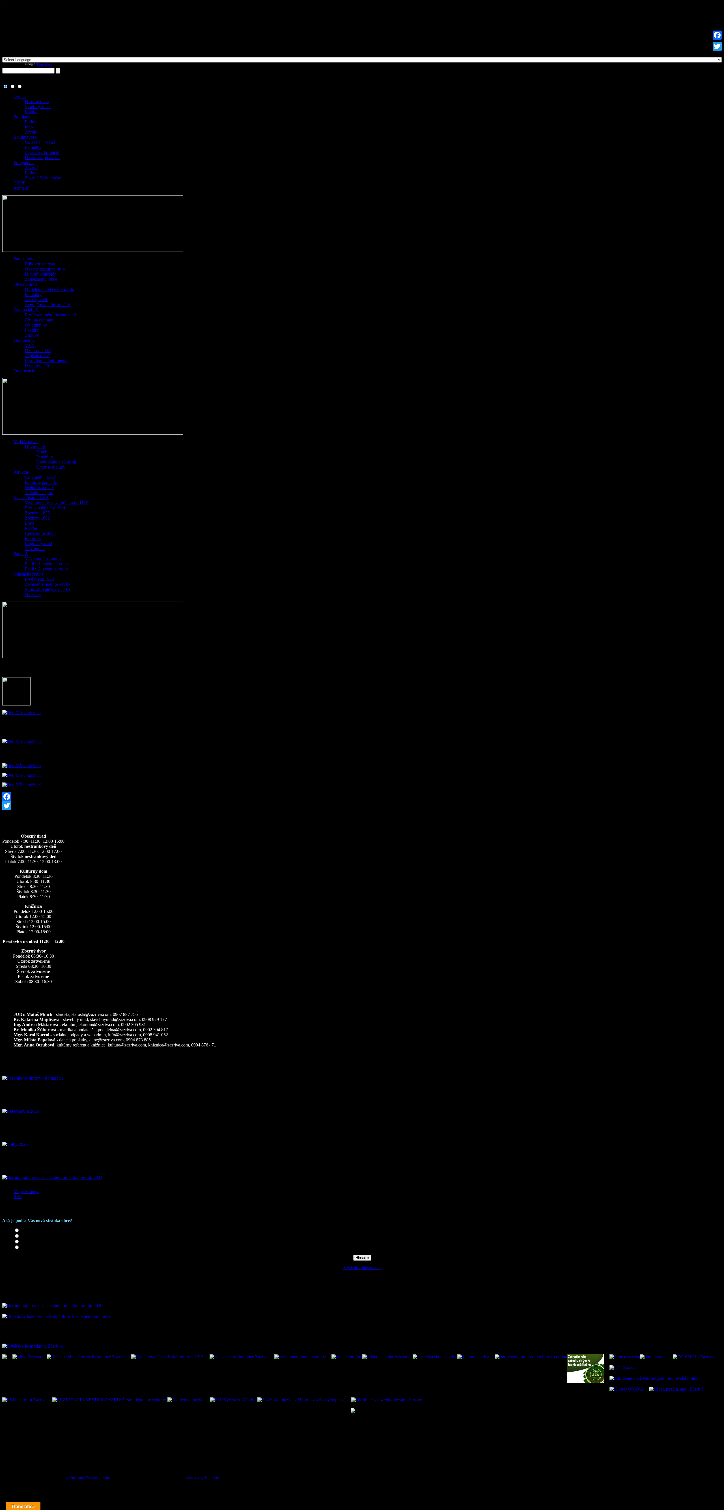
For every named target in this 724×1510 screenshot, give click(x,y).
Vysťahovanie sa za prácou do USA (57, 502)
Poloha (31, 111)
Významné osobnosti (44, 558)
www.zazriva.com (203, 1477)
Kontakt (21, 188)
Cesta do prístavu (40, 533)
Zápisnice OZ (37, 355)
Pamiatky (33, 147)
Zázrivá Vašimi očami (44, 177)
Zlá (24, 1247)
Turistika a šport (39, 492)
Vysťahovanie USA (31, 497)
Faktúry (32, 330)
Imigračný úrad (38, 543)
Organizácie (24, 370)
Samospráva (24, 258)
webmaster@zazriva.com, (88, 1477)
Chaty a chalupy (50, 467)
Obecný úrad (25, 284)
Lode (29, 523)
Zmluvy (32, 335)
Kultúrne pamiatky (41, 482)
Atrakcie (21, 472)
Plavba (31, 528)
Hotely (42, 451)
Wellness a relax (39, 487)
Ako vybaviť (36, 299)
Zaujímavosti (25, 137)
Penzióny (44, 456)
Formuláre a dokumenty (46, 360)
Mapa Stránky (26, 1191)
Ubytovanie (35, 446)
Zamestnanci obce (41, 279)
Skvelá (27, 1230)
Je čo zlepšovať (34, 1241)
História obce (37, 101)
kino (29, 127)
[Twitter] (362, 805)
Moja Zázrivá (26, 441)
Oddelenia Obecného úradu (49, 289)
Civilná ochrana (39, 320)
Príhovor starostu (40, 263)
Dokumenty (24, 340)
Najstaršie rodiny (29, 574)
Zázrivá (31, 167)
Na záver (33, 594)
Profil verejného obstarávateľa (52, 314)
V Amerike (35, 548)
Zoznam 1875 (37, 513)
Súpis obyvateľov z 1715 (47, 589)
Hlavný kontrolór (40, 274)
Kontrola (33, 538)
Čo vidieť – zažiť (40, 477)
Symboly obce (38, 106)
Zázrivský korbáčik (42, 152)
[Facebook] (362, 796)
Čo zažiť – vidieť (40, 142)
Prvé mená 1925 (39, 579)
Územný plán (37, 365)
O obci (20, 96)
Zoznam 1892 (37, 518)
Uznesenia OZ (38, 350)
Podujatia (22, 116)
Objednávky (36, 325)
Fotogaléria (24, 162)
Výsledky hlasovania (362, 1267)
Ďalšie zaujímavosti (42, 157)
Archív (31, 132)
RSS (18, 1196)
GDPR (20, 183)
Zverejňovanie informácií (47, 304)
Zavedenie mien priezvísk (48, 584)
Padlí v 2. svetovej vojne (47, 569)
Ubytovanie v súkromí (56, 462)
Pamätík (21, 553)
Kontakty (33, 294)
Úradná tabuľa (27, 309)
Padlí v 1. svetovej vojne (47, 563)
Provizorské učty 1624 (45, 507)
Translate (44, 65)
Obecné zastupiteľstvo (45, 269)
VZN (30, 345)
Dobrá (26, 1236)
